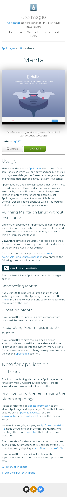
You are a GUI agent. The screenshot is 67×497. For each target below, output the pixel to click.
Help (33, 36)
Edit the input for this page (19, 472)
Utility (21, 48)
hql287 (17, 141)
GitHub (13, 148)
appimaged (22, 353)
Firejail (5, 299)
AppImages (34, 17)
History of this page (15, 466)
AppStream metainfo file (49, 448)
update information (39, 405)
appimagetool (10, 416)
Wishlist (32, 32)
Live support (50, 32)
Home (12, 32)
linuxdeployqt (30, 416)
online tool (32, 432)
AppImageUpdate (29, 412)
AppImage (14, 22)
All (21, 32)
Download (35, 148)
